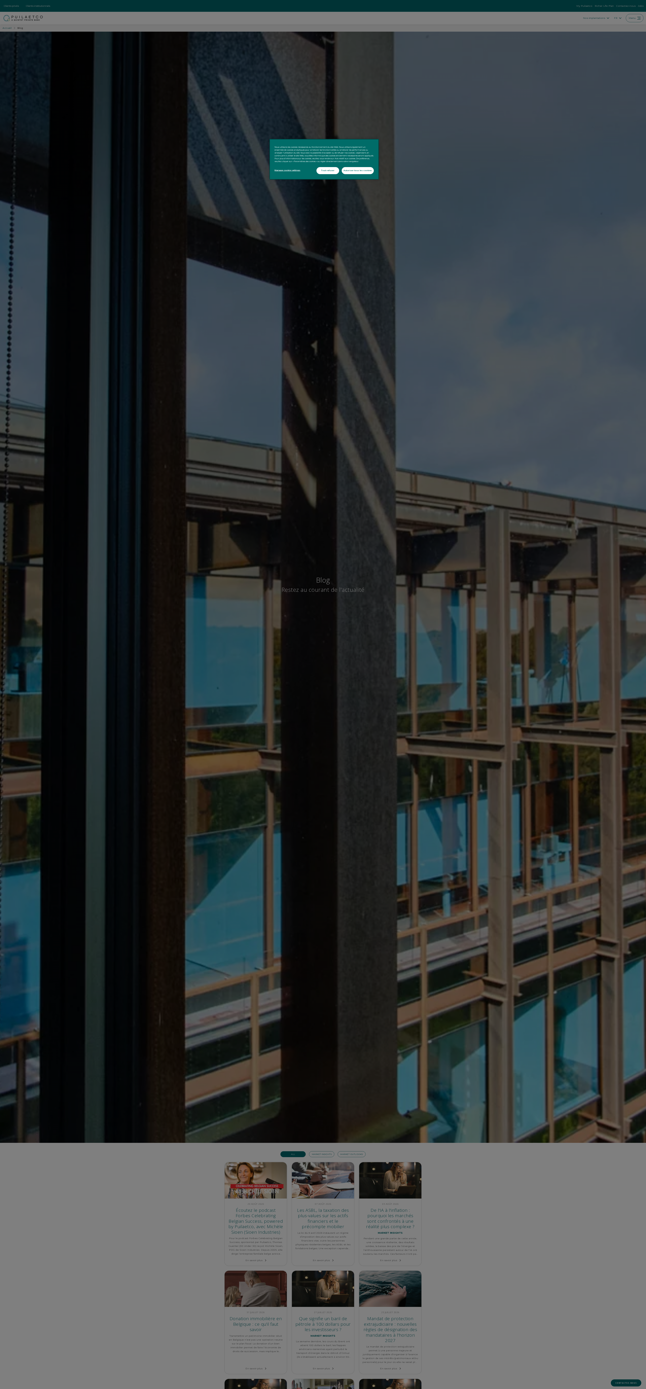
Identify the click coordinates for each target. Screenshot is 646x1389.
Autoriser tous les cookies (358, 170)
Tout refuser (327, 170)
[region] (324, 159)
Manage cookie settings (287, 170)
